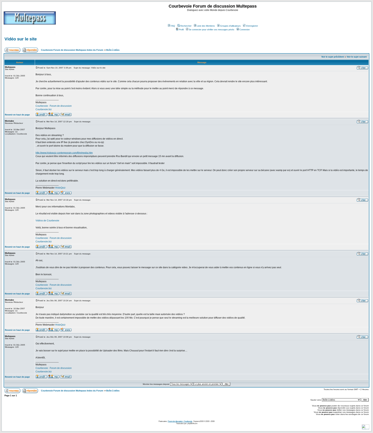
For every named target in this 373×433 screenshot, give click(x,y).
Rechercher (186, 26)
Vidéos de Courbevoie (47, 220)
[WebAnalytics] (365, 428)
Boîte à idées (112, 50)
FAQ (173, 26)
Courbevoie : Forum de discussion (54, 106)
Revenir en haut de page (17, 114)
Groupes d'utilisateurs (230, 26)
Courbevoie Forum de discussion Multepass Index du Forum (72, 50)
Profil (181, 29)
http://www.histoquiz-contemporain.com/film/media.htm (64, 152)
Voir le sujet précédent (332, 57)
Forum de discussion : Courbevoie (180, 421)
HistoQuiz (60, 187)
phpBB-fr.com (192, 423)
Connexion (245, 29)
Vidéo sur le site (20, 39)
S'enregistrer (252, 26)
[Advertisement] (213, 17)
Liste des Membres (206, 26)
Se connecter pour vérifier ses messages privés (211, 29)
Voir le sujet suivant (357, 57)
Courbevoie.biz (44, 109)
